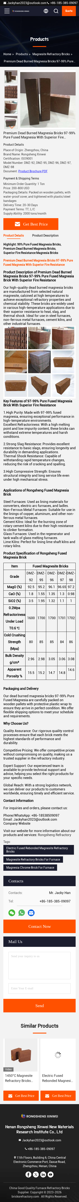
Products (22, 54)
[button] (12, 127)
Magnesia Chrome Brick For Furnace (30, 867)
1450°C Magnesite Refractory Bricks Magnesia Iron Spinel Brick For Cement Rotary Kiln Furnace (21, 1078)
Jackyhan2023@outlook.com (26, 3)
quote (68, 11)
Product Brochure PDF (33, 171)
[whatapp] (21, 912)
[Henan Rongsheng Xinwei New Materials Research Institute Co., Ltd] (20, 11)
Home (7, 54)
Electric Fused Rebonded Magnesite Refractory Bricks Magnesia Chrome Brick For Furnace (58, 1078)
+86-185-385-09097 (64, 3)
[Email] (31, 913)
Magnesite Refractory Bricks (51, 54)
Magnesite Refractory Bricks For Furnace (33, 859)
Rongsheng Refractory (54, 835)
